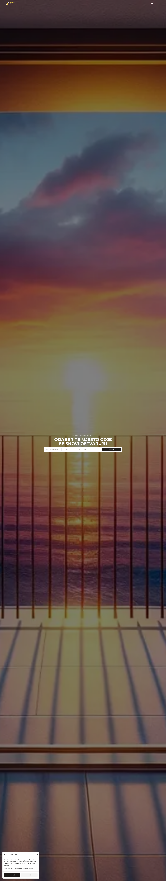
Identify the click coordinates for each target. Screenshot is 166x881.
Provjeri (111, 449)
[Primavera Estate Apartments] (11, 4)
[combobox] (72, 449)
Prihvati (12, 875)
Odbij (29, 875)
